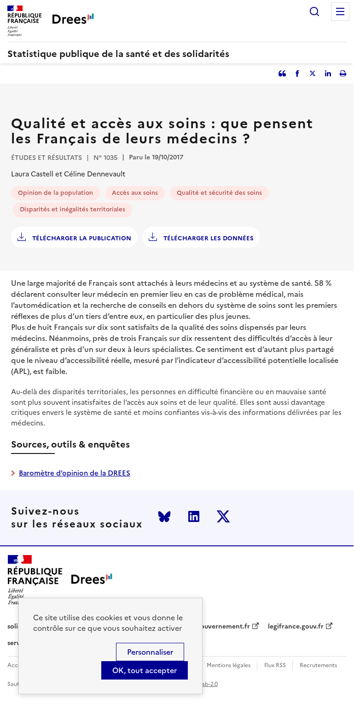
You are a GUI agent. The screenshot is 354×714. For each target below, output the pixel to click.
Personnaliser (150, 651)
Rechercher (314, 11)
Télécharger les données (208, 238)
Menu (340, 11)
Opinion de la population (55, 192)
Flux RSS (275, 665)
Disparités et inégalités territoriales (72, 209)
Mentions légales (228, 665)
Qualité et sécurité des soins (219, 192)
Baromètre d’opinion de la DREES (74, 473)
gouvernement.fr (223, 626)
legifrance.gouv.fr (296, 626)
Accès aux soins (135, 192)
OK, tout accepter (144, 670)
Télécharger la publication (80, 238)
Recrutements (318, 665)
